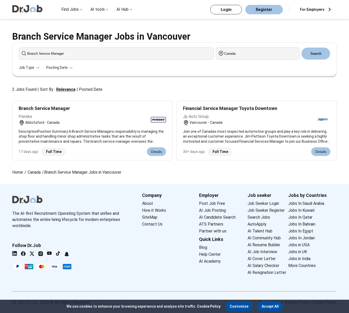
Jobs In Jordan (301, 238)
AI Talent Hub (260, 231)
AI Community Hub (264, 238)
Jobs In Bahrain (301, 224)
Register (264, 9)
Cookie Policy (208, 306)
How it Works (154, 210)
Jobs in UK (297, 251)
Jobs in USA (299, 244)
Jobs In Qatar (300, 217)
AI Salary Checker (263, 265)
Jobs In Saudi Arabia (306, 203)
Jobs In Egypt (300, 231)
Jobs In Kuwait (301, 210)
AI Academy (210, 261)
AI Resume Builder (264, 244)
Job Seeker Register (266, 210)
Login (226, 9)
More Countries (302, 265)
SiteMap (149, 217)
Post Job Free (212, 203)
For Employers (312, 9)
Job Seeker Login (263, 203)
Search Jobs (259, 217)
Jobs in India (299, 258)
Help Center (210, 254)
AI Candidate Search (217, 217)
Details (156, 152)
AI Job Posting (212, 210)
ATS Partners (211, 224)
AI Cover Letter (262, 258)
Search (315, 53)
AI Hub (123, 9)
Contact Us (152, 224)
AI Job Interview (262, 251)
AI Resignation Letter (267, 272)
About (147, 203)
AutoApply (257, 224)
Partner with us (212, 231)
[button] (239, 306)
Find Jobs (70, 9)
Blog (203, 247)
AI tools (97, 9)
